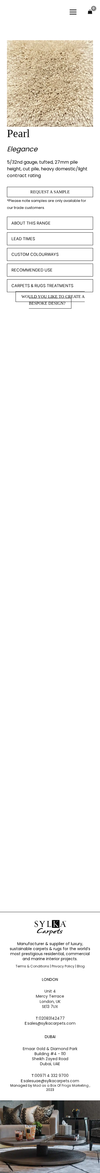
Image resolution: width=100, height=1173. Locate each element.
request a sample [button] (37, 442)
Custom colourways (35, 254)
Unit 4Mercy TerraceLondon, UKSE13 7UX (50, 998)
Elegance (22, 149)
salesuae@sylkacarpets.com (51, 1081)
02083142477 (52, 1018)
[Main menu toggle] (73, 12)
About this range (31, 223)
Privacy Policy (63, 966)
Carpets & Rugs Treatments (42, 285)
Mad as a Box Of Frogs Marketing (61, 1085)
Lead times (23, 238)
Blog (81, 966)
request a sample (50, 192)
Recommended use (31, 270)
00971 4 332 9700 (52, 1075)
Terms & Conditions (32, 966)
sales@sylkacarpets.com (52, 1023)
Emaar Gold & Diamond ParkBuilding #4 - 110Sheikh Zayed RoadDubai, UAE (50, 1056)
